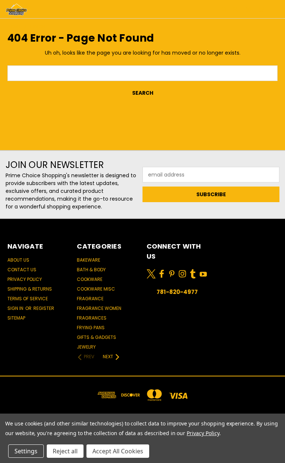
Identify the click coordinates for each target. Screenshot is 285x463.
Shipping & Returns (29, 289)
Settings (25, 451)
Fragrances (92, 318)
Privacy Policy (24, 279)
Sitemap (16, 318)
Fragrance (90, 298)
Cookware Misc (96, 289)
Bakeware (88, 260)
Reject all (65, 451)
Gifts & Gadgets (96, 337)
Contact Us (21, 269)
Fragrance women (99, 308)
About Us (18, 260)
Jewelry (86, 347)
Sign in (15, 308)
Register (43, 308)
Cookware (89, 279)
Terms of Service (27, 298)
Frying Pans (91, 327)
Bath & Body (91, 269)
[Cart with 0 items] (261, 9)
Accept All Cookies (117, 451)
